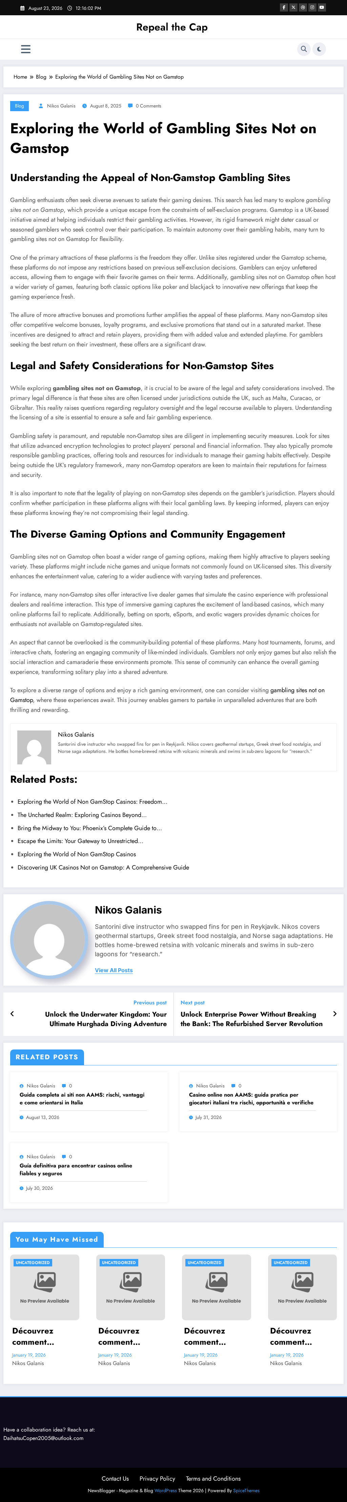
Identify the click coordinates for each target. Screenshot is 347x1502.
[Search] (304, 49)
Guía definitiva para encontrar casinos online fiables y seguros (76, 1169)
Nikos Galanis (61, 105)
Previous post (150, 1002)
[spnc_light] (319, 49)
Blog (19, 105)
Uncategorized (33, 1263)
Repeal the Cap (172, 27)
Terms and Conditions (213, 1478)
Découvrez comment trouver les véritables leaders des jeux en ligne (43, 1336)
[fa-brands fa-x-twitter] (293, 7)
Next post (193, 1002)
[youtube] (322, 7)
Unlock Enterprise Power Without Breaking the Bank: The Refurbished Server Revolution (252, 1019)
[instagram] (312, 7)
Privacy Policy (157, 1478)
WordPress (166, 1490)
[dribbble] (303, 7)
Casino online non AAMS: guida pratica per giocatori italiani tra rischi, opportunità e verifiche (251, 1098)
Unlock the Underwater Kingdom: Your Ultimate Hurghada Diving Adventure (106, 1019)
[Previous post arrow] (12, 1014)
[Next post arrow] (335, 1014)
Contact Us (115, 1478)
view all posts (114, 970)
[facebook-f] (284, 7)
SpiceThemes (246, 1490)
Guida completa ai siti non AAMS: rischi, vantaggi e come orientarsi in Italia (82, 1098)
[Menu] (26, 49)
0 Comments (148, 105)
